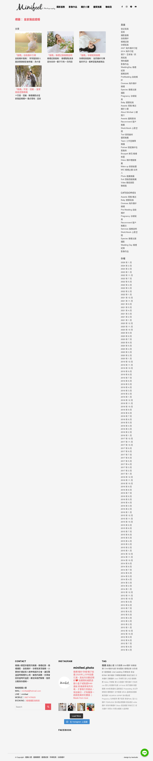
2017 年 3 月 (126, 467)
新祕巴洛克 (131, 675)
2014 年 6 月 (126, 572)
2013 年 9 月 (126, 601)
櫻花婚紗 (128, 682)
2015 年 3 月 (126, 544)
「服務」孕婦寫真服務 (89, 55)
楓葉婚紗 (110, 692)
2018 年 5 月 (126, 422)
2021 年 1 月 (126, 320)
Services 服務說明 (129, 228)
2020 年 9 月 (126, 332)
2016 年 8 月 (126, 489)
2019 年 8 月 (126, 374)
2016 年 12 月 (127, 476)
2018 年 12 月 (127, 400)
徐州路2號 (126, 695)
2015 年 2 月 (126, 547)
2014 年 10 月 (127, 560)
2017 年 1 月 (126, 473)
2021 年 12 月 (127, 297)
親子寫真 (121, 698)
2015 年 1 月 (126, 550)
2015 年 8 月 (126, 528)
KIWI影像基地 (111, 688)
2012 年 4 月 (126, 649)
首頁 (123, 31)
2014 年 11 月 (127, 556)
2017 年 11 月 (127, 441)
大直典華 (125, 708)
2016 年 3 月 (126, 505)
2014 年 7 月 (126, 569)
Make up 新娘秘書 (129, 166)
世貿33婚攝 (117, 708)
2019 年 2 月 (126, 393)
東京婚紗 (105, 695)
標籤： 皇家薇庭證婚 (27, 19)
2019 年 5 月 (126, 384)
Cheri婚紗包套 (110, 668)
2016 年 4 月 (126, 502)
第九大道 (127, 678)
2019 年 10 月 (127, 368)
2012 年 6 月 (126, 646)
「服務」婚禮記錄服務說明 (59, 55)
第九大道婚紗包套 (111, 685)
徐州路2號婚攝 (120, 702)
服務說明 (125, 73)
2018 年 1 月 (126, 435)
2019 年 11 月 (127, 364)
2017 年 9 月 (126, 448)
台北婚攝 (118, 665)
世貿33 (110, 708)
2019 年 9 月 (126, 371)
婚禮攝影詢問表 (33, 700)
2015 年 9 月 (126, 525)
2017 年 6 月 (126, 457)
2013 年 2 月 (126, 624)
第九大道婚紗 (120, 682)
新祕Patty (128, 698)
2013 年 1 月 (126, 627)
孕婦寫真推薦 (120, 675)
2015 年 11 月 (127, 518)
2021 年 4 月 (126, 310)
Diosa (118, 705)
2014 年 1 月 (126, 589)
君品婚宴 (124, 705)
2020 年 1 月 (126, 358)
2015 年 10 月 (127, 521)
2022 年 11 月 (127, 275)
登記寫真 (125, 28)
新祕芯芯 (131, 705)
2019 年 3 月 (126, 390)
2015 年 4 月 (126, 541)
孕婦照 (121, 678)
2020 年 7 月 (126, 339)
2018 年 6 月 (126, 419)
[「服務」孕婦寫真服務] (92, 42)
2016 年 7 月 (126, 492)
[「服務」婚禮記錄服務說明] (60, 42)
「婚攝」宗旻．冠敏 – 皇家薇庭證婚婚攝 (27, 91)
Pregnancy (106, 698)
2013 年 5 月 (126, 614)
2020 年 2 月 (126, 355)
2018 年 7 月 (126, 416)
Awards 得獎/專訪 (128, 105)
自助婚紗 (125, 38)
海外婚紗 (111, 675)
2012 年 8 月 (126, 640)
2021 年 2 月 (126, 316)
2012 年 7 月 (126, 643)
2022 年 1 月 (126, 294)
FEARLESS (110, 702)
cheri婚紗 (126, 665)
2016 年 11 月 (127, 480)
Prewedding (128, 688)
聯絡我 (124, 185)
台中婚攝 (118, 692)
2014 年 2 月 (126, 585)
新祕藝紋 (120, 668)
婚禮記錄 (125, 41)
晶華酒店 (119, 688)
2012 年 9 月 (126, 636)
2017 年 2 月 (126, 470)
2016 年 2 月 (126, 508)
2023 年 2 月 (126, 268)
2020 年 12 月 (127, 323)
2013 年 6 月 (126, 611)
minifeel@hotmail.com (31, 690)
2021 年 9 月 (126, 304)
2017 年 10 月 (127, 444)
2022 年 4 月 (126, 284)
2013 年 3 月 (126, 621)
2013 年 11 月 (127, 595)
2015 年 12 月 (127, 515)
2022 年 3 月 (126, 288)
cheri (116, 678)
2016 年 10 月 (127, 483)
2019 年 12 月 (127, 361)
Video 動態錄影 (127, 182)
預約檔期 (125, 60)
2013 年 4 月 (126, 617)
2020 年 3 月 (126, 352)
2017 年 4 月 (126, 464)
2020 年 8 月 (126, 336)
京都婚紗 (110, 678)
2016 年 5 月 (126, 499)
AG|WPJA (112, 695)
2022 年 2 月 (126, 291)
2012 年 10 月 (127, 633)
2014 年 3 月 (126, 582)
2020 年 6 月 (126, 342)
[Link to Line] (131, 6)
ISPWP (119, 695)
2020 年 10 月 (127, 329)
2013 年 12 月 (127, 592)
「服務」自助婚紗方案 (25, 55)
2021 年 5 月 (126, 307)
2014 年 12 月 (127, 553)
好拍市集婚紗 (111, 705)
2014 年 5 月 (126, 576)
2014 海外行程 (127, 51)
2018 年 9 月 (126, 409)
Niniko (106, 682)
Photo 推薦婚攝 (127, 176)
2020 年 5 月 (126, 345)
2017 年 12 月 (127, 438)
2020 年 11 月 (127, 326)
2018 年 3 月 (126, 428)
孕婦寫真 (125, 44)
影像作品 (125, 64)
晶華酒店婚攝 (132, 692)
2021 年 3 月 (126, 313)
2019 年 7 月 (126, 377)
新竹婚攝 (129, 685)
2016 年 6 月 (126, 496)
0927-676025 (30, 697)
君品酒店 (129, 702)
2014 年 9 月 (126, 563)
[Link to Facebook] (122, 6)
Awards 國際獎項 (128, 118)
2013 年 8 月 (126, 605)
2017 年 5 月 (126, 461)
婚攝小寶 (110, 665)
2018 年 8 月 (126, 412)
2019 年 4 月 (126, 387)
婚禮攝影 (107, 672)
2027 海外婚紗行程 (129, 48)
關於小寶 (125, 108)
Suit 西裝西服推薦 (129, 179)
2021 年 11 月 (127, 300)
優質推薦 (125, 137)
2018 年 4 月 (126, 425)
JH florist (122, 685)
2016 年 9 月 (126, 486)
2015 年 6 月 (126, 534)
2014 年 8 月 (126, 566)
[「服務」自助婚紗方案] (28, 42)
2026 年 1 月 (126, 262)
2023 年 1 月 (126, 272)
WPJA (124, 692)
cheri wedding (117, 672)
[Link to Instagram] (126, 6)
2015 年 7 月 (126, 531)
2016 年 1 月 (126, 512)
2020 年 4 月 (126, 348)
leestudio (134, 757)
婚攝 (104, 665)
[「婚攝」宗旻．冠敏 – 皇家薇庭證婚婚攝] (28, 76)
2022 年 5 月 (126, 281)
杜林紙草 (113, 698)
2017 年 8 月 (126, 451)
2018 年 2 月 (126, 432)
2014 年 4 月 (126, 579)
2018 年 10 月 (127, 406)
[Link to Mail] (135, 6)
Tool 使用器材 (127, 134)
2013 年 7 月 (126, 608)
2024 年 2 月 (126, 265)
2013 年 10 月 (127, 598)
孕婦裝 (111, 682)
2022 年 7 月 (126, 278)
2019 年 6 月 (126, 380)
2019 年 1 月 (126, 396)
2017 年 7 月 (126, 454)
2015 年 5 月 (126, 537)
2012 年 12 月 (127, 630)
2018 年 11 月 (127, 403)
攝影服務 (125, 35)
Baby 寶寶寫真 (127, 102)
